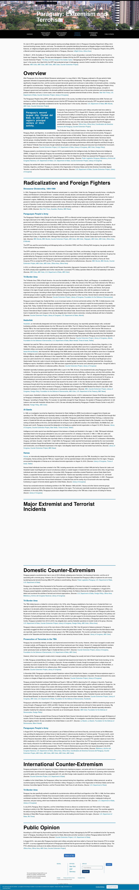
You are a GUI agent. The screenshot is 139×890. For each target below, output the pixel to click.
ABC (86, 389)
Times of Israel (83, 340)
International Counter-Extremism (93, 34)
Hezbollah (26, 324)
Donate (24, 7)
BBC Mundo (108, 103)
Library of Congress (61, 95)
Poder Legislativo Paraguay (91, 158)
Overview (30, 34)
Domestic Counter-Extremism (77, 34)
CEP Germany (72, 870)
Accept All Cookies (112, 887)
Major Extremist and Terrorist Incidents (61, 34)
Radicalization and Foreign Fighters (45, 34)
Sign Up (30, 7)
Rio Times (31, 816)
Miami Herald (37, 723)
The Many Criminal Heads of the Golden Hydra (57, 60)
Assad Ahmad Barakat (30, 351)
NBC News (67, 209)
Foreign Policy (99, 147)
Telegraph (87, 239)
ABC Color (26, 106)
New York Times (104, 92)
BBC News (101, 391)
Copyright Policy (81, 877)
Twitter (91, 340)
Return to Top (69, 855)
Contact (58, 877)
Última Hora (82, 124)
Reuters (60, 209)
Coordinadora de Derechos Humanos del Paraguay (87, 751)
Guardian (54, 209)
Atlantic (81, 315)
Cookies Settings (63, 884)
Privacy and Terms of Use (69, 877)
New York (72, 866)
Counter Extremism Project (69, 64)
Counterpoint (46, 3)
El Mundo (26, 241)
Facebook (87, 699)
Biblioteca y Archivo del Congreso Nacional (37, 596)
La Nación (83, 721)
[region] (69, 887)
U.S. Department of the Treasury (87, 391)
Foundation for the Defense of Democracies (98, 297)
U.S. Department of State (96, 103)
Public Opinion (109, 34)
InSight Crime (78, 51)
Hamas (25, 456)
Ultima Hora (87, 51)
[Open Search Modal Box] (33, 3)
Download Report (42, 25)
